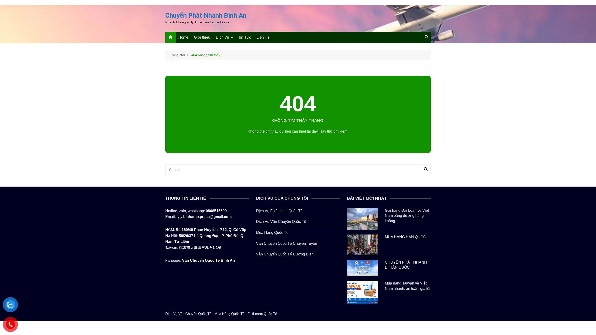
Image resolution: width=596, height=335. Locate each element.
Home (183, 37)
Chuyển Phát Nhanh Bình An (205, 15)
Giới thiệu (202, 37)
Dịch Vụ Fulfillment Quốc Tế (279, 211)
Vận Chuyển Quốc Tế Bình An (208, 260)
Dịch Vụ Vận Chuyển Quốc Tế (281, 222)
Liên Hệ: (264, 37)
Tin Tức (244, 37)
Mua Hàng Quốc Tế (272, 232)
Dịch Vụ (222, 37)
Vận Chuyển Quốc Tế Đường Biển (285, 254)
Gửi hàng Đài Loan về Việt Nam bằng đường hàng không (407, 215)
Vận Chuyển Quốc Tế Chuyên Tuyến (286, 243)
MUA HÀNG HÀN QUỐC (405, 237)
